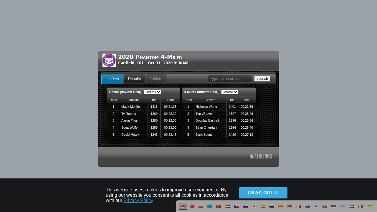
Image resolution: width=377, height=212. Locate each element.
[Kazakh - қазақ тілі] (210, 208)
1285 (154, 127)
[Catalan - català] (281, 208)
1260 (154, 113)
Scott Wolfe (129, 127)
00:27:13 (247, 134)
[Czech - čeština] (236, 208)
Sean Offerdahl (206, 127)
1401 (232, 106)
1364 (232, 127)
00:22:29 (170, 113)
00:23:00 (170, 127)
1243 (154, 134)
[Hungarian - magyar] (227, 208)
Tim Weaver (204, 113)
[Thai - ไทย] (272, 208)
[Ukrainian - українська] (369, 208)
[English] (183, 208)
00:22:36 (170, 120)
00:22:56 (247, 106)
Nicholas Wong (206, 106)
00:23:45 (170, 134)
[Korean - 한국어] (316, 208)
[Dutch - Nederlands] (351, 208)
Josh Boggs (204, 134)
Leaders (112, 79)
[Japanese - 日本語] (254, 208)
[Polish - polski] (201, 208)
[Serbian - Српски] (334, 208)
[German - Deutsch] (289, 208)
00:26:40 (247, 127)
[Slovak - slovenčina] (325, 208)
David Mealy (130, 134)
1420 (232, 134)
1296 (232, 120)
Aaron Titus (129, 120)
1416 (154, 106)
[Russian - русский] (307, 208)
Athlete (156, 79)
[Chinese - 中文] (192, 208)
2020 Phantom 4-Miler (150, 57)
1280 (154, 120)
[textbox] (230, 78)
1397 (232, 113)
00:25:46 (247, 113)
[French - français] (298, 208)
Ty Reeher (128, 113)
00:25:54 (247, 120)
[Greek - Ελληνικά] (342, 208)
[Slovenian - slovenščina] (245, 208)
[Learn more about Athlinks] (260, 157)
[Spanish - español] (263, 208)
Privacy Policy (138, 200)
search (262, 78)
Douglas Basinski (208, 120)
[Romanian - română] (360, 208)
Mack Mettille (130, 106)
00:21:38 (170, 106)
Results (134, 79)
